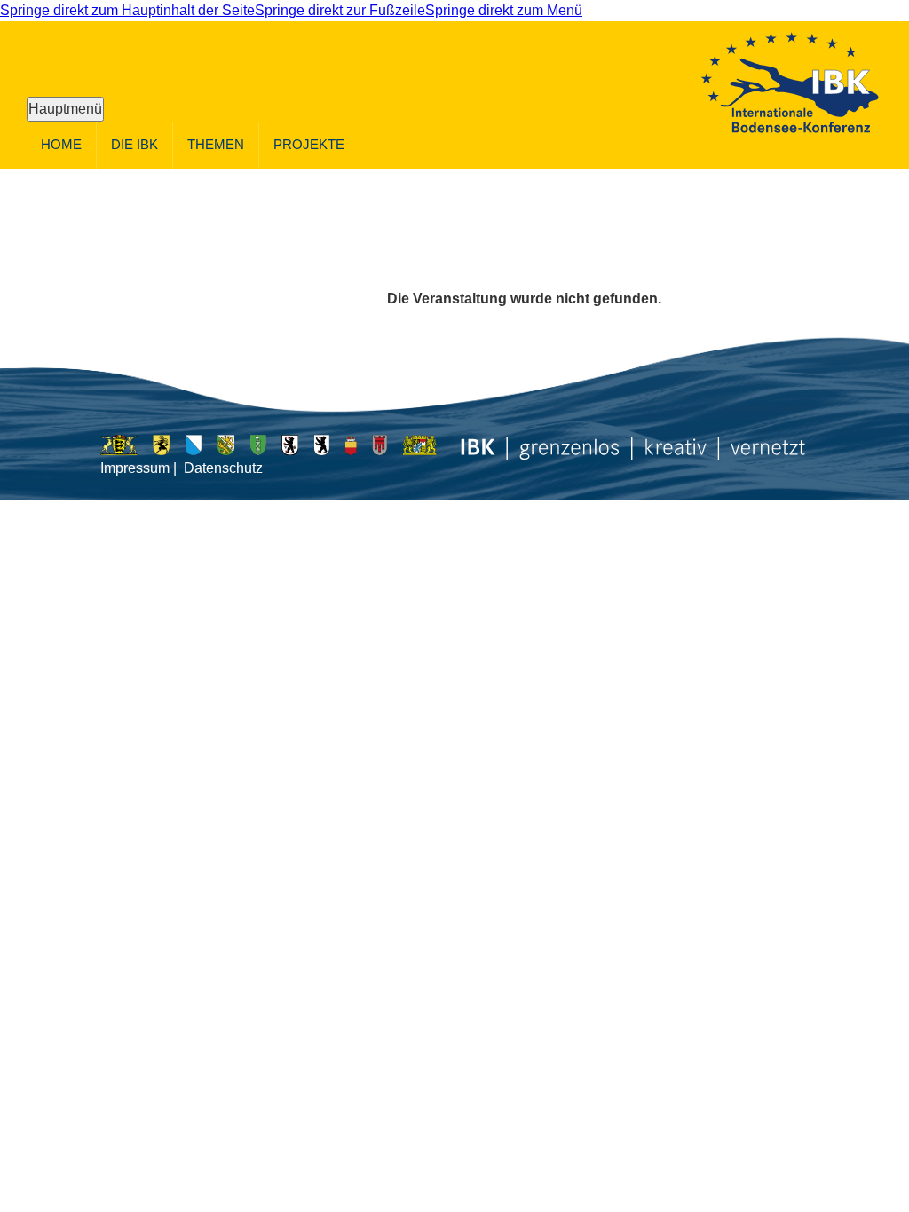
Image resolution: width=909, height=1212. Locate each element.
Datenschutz (223, 468)
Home (61, 144)
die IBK (134, 144)
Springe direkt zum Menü (503, 10)
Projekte (308, 144)
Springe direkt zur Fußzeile (340, 10)
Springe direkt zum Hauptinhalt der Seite (127, 10)
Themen (215, 144)
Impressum (135, 468)
